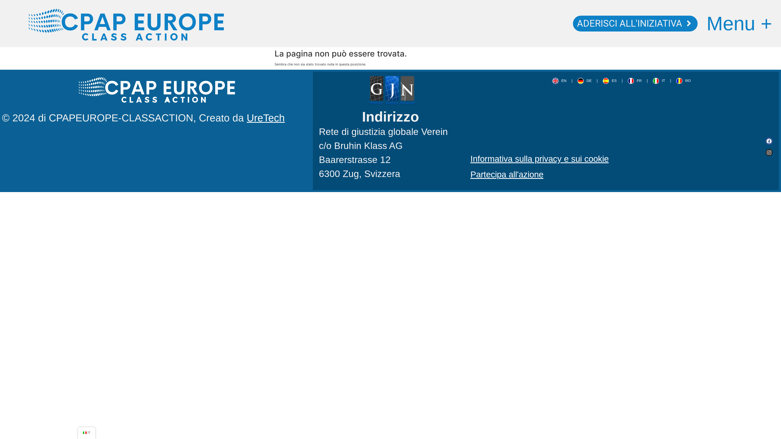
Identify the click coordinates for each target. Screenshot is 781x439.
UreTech (266, 118)
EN (563, 81)
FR (639, 81)
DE (589, 81)
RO (688, 81)
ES (614, 81)
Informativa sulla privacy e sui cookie (539, 159)
